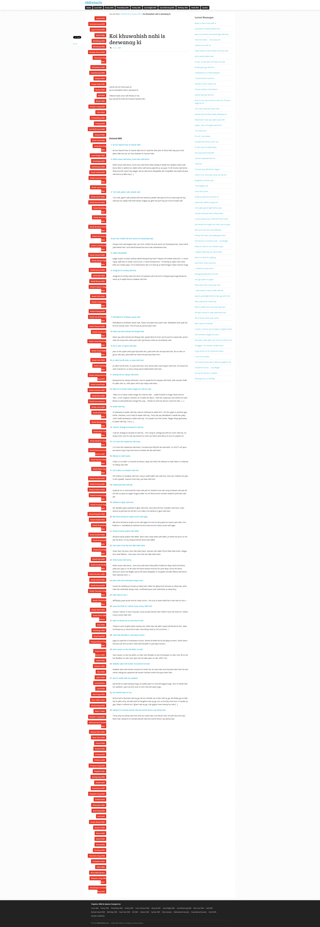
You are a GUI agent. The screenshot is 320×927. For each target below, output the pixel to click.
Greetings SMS (99, 161)
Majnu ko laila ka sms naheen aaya (209, 246)
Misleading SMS (98, 705)
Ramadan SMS (98, 788)
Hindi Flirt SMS (98, 296)
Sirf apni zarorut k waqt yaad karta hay (210, 312)
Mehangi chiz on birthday (205, 378)
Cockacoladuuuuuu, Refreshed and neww (211, 219)
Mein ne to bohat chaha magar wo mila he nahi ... (133, 389)
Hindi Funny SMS (97, 311)
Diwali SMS (100, 78)
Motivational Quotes (181, 912)
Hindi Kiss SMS (98, 396)
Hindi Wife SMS (98, 610)
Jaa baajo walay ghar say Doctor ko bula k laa (213, 340)
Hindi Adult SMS (98, 172)
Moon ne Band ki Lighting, (205, 257)
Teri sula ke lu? (201, 131)
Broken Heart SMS (97, 52)
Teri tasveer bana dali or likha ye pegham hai (213, 362)
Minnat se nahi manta (121, 456)
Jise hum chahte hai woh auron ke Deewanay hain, (133, 238)
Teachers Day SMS (97, 856)
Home (88, 8)
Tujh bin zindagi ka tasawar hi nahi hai (128, 427)
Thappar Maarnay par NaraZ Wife (208, 252)
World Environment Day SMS (98, 889)
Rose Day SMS (99, 810)
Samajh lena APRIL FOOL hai (206, 142)
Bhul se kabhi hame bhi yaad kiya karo (210, 307)
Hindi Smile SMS (98, 580)
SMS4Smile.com (103, 923)
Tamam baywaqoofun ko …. (206, 158)
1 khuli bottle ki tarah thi (204, 78)
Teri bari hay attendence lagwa (207, 169)
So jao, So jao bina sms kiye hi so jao (210, 62)
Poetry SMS (136, 8)
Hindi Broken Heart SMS (98, 229)
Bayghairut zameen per (204, 180)
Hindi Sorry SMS (98, 585)
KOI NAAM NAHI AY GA (122, 692)
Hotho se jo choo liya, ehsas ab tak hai (210, 175)
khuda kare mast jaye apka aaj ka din (210, 120)
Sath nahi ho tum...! (120, 595)
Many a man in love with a (205, 23)
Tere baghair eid (201, 186)
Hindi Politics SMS (97, 489)
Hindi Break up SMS (100, 219)
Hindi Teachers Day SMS (98, 593)
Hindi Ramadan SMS (99, 527)
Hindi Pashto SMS (97, 478)
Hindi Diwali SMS (97, 255)
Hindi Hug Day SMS (100, 367)
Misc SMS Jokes (98, 700)
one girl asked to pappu (204, 279)
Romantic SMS (99, 805)
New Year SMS (98, 737)
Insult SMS (100, 660)
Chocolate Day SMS (100, 60)
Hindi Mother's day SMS (98, 443)
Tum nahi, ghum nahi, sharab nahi (126, 192)
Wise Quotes (167, 912)
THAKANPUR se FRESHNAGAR (207, 73)
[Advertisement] (121, 23)
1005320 (198, 164)
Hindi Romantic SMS (99, 542)
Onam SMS (100, 743)
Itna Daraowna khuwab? (204, 153)
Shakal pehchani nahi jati (122, 485)
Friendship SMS (123, 8)
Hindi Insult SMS (98, 384)
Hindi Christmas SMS (99, 238)
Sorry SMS (100, 844)
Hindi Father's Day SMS (98, 289)
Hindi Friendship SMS (99, 304)
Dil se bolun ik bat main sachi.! (207, 318)
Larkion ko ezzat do (203, 45)
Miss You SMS (199, 908)
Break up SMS (99, 46)
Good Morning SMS (167, 8)
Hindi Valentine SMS (99, 602)
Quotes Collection (98, 916)
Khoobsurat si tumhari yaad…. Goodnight (211, 241)
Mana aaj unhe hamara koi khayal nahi (128, 331)
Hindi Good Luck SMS (99, 334)
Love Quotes (100, 683)
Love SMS (98, 8)
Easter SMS (100, 89)
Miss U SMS (100, 711)
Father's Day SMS (97, 106)
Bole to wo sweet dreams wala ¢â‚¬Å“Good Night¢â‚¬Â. (212, 101)
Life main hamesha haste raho (207, 109)
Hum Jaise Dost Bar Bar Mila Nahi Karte (129, 545)
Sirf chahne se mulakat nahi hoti (125, 470)
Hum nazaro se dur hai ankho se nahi (128, 649)
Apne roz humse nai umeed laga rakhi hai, (212, 34)
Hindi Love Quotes (97, 401)
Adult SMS (100, 18)
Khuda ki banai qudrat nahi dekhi (126, 531)
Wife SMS (101, 867)
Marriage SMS (99, 694)
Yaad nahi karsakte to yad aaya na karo (128, 635)
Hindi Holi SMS (98, 360)
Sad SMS (101, 816)
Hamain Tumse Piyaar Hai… (206, 84)
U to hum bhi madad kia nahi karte (126, 441)
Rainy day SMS (98, 777)
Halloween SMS (98, 166)
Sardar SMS (100, 827)
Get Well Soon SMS (97, 129)
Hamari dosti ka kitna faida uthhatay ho (211, 114)
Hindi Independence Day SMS (97, 377)
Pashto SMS (100, 749)
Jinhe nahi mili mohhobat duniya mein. (128, 580)
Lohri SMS (100, 677)
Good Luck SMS (98, 140)
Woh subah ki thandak (204, 323)
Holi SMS (101, 625)
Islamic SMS (99, 666)
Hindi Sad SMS (98, 559)
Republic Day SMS (97, 794)
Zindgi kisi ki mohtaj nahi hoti (124, 270)
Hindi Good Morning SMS (97, 343)
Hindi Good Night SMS (99, 352)
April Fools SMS (98, 29)
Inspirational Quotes (199, 912)
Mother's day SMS (97, 717)
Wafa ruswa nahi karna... (122, 560)
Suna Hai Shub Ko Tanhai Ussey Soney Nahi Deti (132, 606)
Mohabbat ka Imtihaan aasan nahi (126, 317)
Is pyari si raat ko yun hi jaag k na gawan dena (213, 329)
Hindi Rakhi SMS (97, 519)
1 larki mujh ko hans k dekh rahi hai (209, 290)
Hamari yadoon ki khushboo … (207, 89)
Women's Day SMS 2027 (98, 880)
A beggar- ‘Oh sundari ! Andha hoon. (209, 345)
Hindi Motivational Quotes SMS (98, 452)
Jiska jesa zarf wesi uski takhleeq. (208, 230)
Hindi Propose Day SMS (98, 506)
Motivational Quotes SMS (97, 724)
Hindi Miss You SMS (100, 433)
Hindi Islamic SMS (97, 390)
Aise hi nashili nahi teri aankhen (125, 678)
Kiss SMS (101, 672)
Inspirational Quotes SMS (100, 653)
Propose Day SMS (97, 765)
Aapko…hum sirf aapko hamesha (208, 125)
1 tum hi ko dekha (202, 356)
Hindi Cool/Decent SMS (98, 247)
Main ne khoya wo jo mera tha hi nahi (128, 620)
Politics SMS (99, 760)
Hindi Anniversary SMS (98, 180)
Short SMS (100, 833)
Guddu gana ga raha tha (204, 67)
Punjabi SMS (99, 771)
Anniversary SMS (97, 24)
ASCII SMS (100, 35)
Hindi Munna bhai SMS (98, 461)
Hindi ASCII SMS (98, 197)
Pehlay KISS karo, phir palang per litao (210, 235)
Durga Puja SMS (98, 84)
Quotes (205, 8)
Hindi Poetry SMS (97, 484)
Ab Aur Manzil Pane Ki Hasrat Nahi (126, 145)
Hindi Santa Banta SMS (98, 567)
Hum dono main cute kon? (205, 263)
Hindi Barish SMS (97, 202)
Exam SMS (100, 101)
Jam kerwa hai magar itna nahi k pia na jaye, (212, 224)
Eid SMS (101, 95)
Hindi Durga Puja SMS (99, 262)
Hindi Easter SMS (97, 270)
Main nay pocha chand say (205, 301)
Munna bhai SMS (97, 732)
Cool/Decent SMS (98, 73)
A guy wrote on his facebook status (209, 351)
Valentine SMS (98, 861)
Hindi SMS (195, 8)
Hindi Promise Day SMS (98, 497)
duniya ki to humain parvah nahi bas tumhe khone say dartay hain (139, 710)
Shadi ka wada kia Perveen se (207, 197)
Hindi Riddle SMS (97, 534)
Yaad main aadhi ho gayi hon (206, 202)
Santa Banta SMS (97, 822)
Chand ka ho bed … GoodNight (207, 367)
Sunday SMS (99, 850)
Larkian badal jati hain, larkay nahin (209, 213)
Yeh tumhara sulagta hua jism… (207, 334)
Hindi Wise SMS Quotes (99, 617)
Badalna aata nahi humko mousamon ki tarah (131, 664)
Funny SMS (109, 8)
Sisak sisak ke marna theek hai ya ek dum (211, 51)
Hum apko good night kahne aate (208, 208)
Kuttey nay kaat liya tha (204, 95)
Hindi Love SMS (98, 407)
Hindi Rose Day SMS (99, 551)
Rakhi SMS (100, 782)
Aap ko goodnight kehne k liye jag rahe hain (212, 296)
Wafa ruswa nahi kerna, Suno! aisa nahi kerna (131, 159)
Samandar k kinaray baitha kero (207, 29)
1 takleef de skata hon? (204, 268)
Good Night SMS (150, 8)
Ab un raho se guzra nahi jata (124, 346)
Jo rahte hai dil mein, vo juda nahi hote (128, 360)
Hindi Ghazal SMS (97, 326)
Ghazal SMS (100, 135)
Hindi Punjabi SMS (97, 514)
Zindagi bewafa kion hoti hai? (206, 274)
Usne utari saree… (202, 191)
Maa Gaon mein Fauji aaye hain (207, 285)
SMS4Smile (93, 2)
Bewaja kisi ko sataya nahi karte (126, 374)
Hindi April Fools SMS (99, 189)
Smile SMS (100, 839)
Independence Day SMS (98, 643)
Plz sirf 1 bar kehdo (202, 136)
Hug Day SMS (99, 636)
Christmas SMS (98, 67)
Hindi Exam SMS (98, 281)
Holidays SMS (99, 630)
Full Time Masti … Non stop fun (207, 40)
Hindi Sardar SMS (97, 574)
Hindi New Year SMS (99, 471)
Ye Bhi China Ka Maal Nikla (205, 147)
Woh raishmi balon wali (204, 56)
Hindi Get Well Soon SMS (98, 319)
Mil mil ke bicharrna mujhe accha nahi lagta (130, 516)
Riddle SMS (100, 799)
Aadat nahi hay (119, 406)
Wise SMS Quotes (98, 872)
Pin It (75, 44)
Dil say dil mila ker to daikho (206, 373)
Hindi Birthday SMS (99, 210)
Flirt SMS (101, 112)
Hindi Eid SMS (99, 275)
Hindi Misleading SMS (98, 424)
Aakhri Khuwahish (120, 253)
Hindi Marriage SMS (99, 414)
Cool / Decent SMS (142, 908)
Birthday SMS (183, 8)
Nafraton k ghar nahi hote (123, 502)
